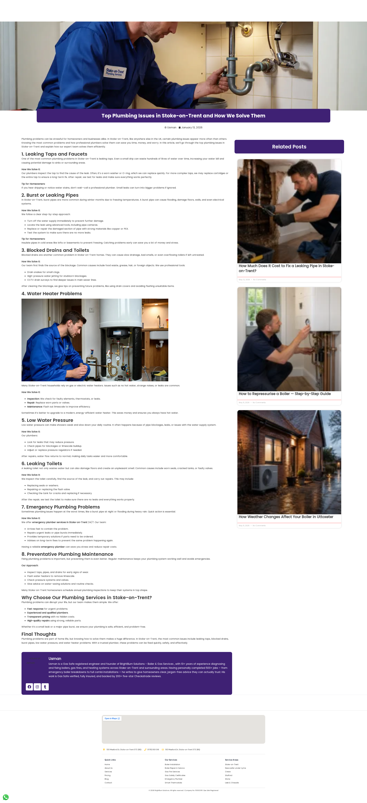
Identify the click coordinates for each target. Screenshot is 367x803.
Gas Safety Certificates (175, 775)
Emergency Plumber (173, 779)
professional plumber (103, 187)
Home (107, 764)
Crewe (228, 771)
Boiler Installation (172, 764)
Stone (227, 779)
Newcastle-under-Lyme (235, 768)
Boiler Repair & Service (175, 768)
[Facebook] (29, 686)
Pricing (108, 775)
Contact (108, 782)
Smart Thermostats (173, 782)
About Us (109, 768)
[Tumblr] (45, 686)
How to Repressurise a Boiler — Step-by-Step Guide (285, 393)
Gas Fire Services (172, 771)
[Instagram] (37, 686)
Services (108, 771)
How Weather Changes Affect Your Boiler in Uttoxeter (286, 516)
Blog (107, 779)
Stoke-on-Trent (231, 764)
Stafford (228, 775)
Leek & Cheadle (232, 782)
